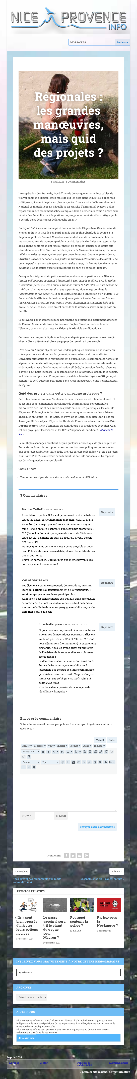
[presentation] (27, 746)
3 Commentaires (76, 181)
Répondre (107, 512)
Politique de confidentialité (84, 1064)
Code (112, 740)
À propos (14, 1062)
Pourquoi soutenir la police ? (79, 921)
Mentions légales (118, 1062)
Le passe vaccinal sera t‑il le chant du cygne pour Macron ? (54, 927)
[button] (30, 751)
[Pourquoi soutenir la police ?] (82, 905)
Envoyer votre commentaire (97, 826)
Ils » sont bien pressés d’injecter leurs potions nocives (27, 925)
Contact (44, 1062)
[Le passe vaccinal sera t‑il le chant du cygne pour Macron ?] (55, 905)
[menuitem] (27, 746)
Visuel (100, 740)
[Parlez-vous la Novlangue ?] (109, 905)
